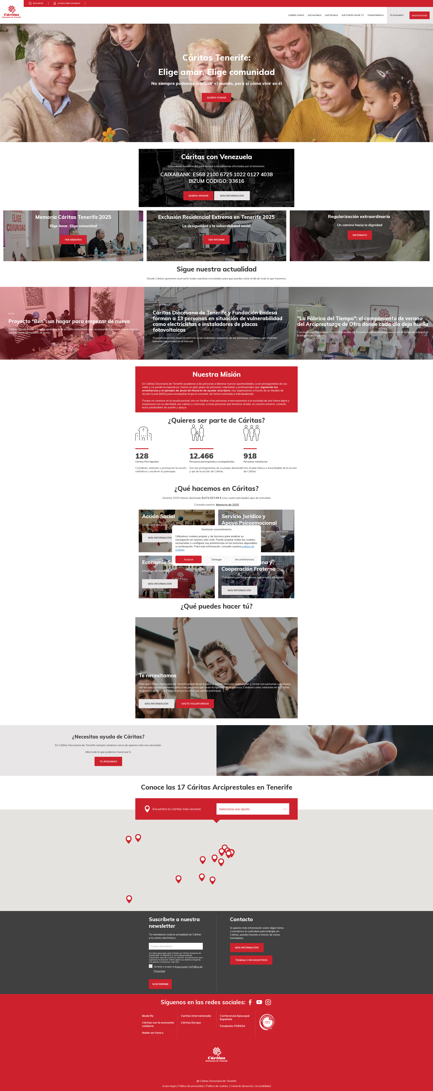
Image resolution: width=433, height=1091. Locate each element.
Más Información (160, 537)
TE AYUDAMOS (108, 761)
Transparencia (375, 15)
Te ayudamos (397, 15)
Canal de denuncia (242, 1086)
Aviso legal (169, 1086)
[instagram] (268, 1002)
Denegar (216, 559)
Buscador (38, 3)
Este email (165, 962)
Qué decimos (331, 15)
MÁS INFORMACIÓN (232, 195)
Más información (247, 947)
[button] (221, 852)
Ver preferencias (244, 559)
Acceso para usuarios (69, 3)
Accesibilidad (263, 1086)
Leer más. (175, 962)
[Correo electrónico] (176, 946)
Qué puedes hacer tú (352, 15)
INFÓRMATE (360, 235)
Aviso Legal (181, 966)
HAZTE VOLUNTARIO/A (195, 703)
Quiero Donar (216, 97)
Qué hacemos (315, 15)
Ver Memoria (73, 239)
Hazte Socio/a (419, 15)
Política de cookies (217, 1086)
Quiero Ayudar (198, 195)
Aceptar (188, 559)
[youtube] (259, 1002)
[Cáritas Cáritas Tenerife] (12, 12)
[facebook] (250, 1002)
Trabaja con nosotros (251, 960)
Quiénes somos (296, 15)
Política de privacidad (190, 1086)
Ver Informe (216, 239)
